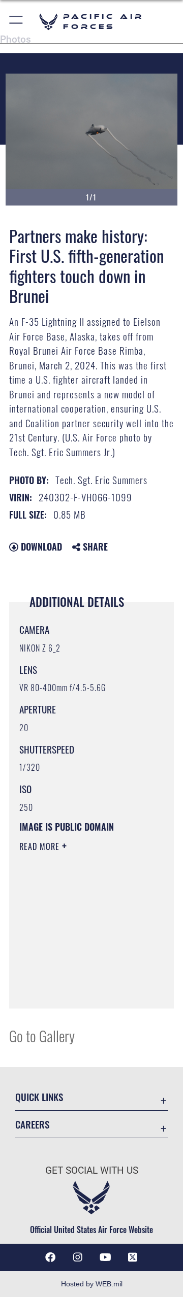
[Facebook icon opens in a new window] (50, 1257)
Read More (40, 846)
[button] (16, 21)
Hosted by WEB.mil (92, 1284)
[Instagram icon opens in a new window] (77, 1257)
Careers (32, 1124)
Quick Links (39, 1096)
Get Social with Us (91, 1170)
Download (40, 546)
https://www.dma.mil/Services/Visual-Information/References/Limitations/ (81, 989)
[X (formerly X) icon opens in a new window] (132, 1257)
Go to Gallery (42, 1035)
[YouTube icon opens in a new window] (105, 1257)
